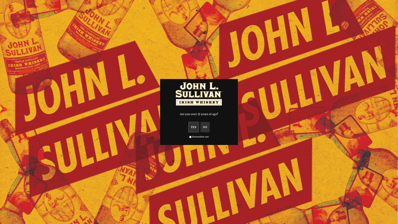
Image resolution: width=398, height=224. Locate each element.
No (205, 127)
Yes (193, 127)
